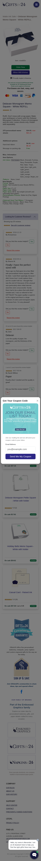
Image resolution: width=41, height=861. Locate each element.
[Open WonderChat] (34, 855)
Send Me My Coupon (20, 456)
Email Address (10, 444)
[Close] (37, 400)
